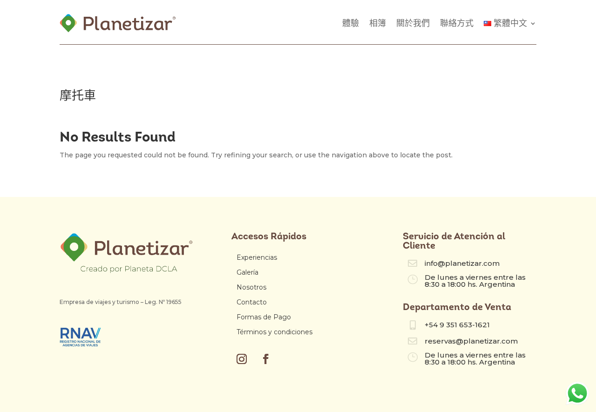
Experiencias (257, 257)
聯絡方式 (457, 23)
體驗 (350, 23)
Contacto (252, 302)
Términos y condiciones (274, 332)
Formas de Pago (264, 317)
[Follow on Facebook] (266, 359)
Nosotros (251, 287)
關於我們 (413, 23)
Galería (247, 272)
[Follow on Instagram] (241, 359)
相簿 (377, 23)
